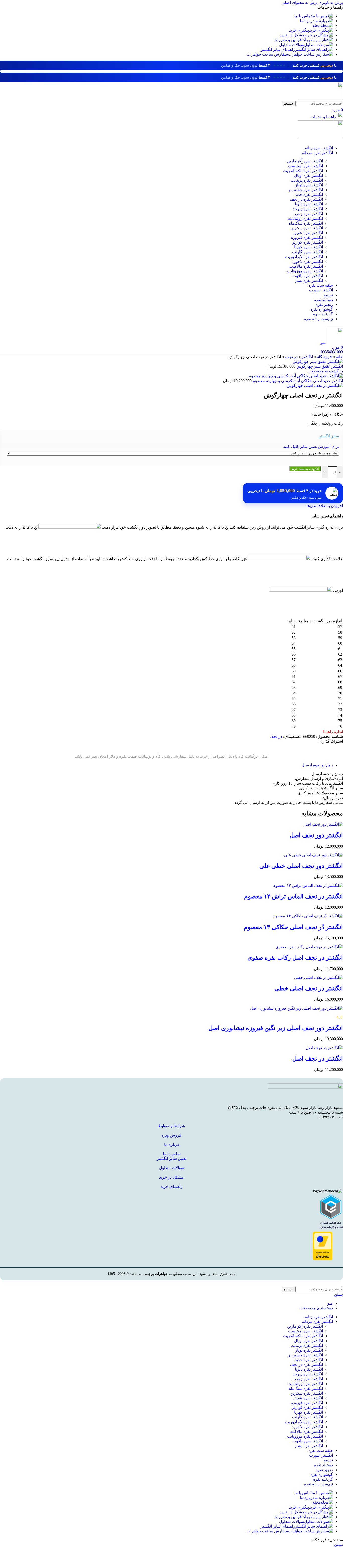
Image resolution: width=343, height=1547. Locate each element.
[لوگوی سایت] (320, 98)
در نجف (291, 357)
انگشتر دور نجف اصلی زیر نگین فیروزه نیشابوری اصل (275, 1028)
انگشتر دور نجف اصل (316, 835)
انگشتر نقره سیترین (306, 228)
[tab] (317, 765)
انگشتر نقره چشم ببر (305, 190)
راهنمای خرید (172, 1186)
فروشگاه (324, 357)
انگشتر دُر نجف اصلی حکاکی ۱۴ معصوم (293, 927)
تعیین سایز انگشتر (171, 1158)
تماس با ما (171, 1154)
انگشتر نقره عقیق (308, 233)
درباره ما (171, 1144)
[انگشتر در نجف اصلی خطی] (318, 977)
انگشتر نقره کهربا (308, 247)
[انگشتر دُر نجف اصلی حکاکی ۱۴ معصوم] (308, 916)
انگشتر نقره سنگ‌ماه (306, 223)
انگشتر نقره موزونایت (305, 271)
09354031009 (332, 352)
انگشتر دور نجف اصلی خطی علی (301, 866)
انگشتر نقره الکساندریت (303, 171)
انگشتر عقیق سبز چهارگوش (319, 366)
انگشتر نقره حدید (309, 194)
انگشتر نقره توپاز (309, 185)
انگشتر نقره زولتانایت (305, 218)
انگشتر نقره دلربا (309, 204)
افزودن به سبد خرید (305, 469)
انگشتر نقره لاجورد (307, 261)
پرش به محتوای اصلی (300, 2)
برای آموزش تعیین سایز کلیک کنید (311, 446)
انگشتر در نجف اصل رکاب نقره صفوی (295, 957)
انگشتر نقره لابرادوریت (304, 257)
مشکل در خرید (171, 1177)
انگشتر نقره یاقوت (307, 276)
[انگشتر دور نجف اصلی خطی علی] (313, 855)
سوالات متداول (171, 1168)
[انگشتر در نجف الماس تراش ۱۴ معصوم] (308, 885)
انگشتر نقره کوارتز (307, 242)
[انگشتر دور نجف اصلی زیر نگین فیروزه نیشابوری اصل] (296, 1008)
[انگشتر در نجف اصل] (324, 1048)
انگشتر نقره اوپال (308, 175)
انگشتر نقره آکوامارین (305, 161)
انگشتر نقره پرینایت (307, 180)
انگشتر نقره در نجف (306, 199)
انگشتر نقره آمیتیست (305, 166)
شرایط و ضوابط (171, 1126)
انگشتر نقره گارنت (307, 252)
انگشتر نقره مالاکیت (306, 266)
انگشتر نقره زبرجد (308, 209)
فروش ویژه (171, 1135)
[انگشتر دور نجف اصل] (323, 824)
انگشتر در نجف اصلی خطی (308, 988)
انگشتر (307, 357)
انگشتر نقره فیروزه (307, 237)
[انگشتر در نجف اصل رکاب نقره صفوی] (309, 947)
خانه (339, 357)
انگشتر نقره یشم (309, 280)
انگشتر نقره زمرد (308, 214)
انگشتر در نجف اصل (317, 1058)
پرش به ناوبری (330, 2)
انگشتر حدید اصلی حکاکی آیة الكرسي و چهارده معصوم (297, 381)
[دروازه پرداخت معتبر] (323, 1259)
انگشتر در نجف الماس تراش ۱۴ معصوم (293, 896)
